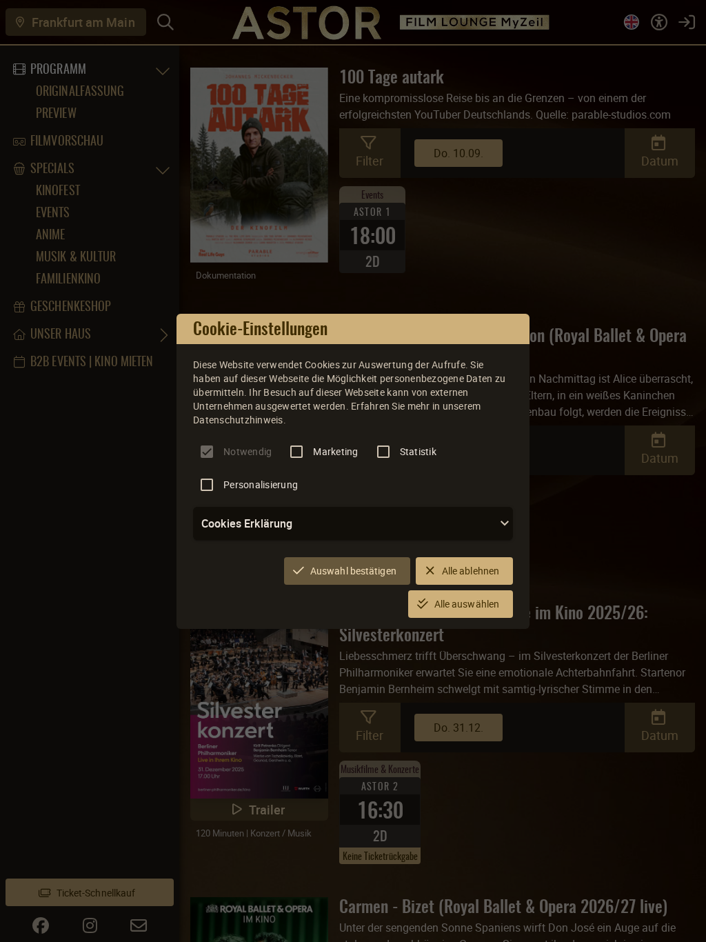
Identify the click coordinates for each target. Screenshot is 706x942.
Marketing (335, 451)
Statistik (418, 451)
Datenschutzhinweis (238, 419)
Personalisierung (260, 484)
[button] (353, 523)
